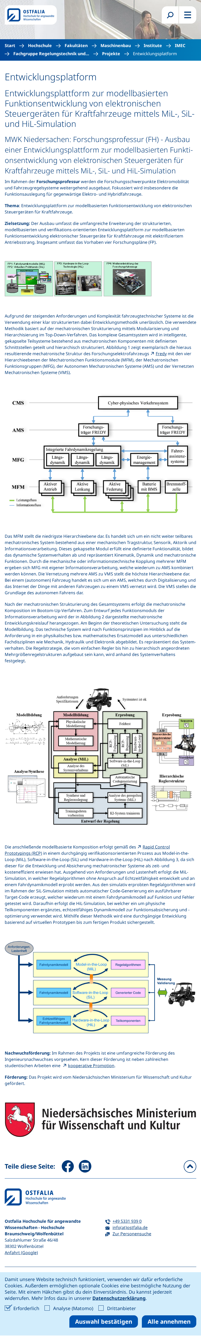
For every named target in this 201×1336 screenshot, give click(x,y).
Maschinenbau (115, 45)
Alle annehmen (169, 1321)
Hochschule (40, 45)
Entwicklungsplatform (155, 53)
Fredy (161, 353)
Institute (153, 45)
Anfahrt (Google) (21, 1252)
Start (10, 45)
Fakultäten (76, 45)
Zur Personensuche (132, 1234)
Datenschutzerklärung (119, 1298)
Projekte (111, 53)
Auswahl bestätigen (103, 1321)
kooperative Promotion (91, 1065)
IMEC (180, 45)
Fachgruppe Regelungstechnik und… (51, 53)
